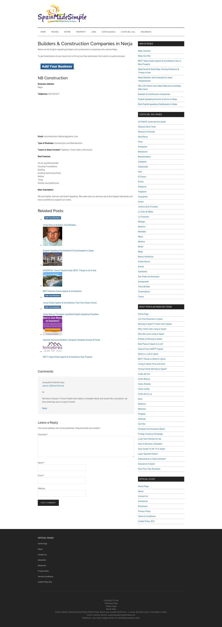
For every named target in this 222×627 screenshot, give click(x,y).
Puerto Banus (144, 261)
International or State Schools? (152, 459)
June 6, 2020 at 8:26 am (53, 386)
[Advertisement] (86, 117)
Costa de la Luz (145, 394)
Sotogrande (143, 281)
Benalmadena (144, 157)
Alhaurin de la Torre (147, 127)
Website (41, 488)
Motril (140, 246)
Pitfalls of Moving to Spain (150, 339)
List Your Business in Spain (150, 319)
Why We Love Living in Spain (151, 334)
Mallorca (142, 404)
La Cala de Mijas (145, 211)
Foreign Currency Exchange (150, 434)
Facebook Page (111, 603)
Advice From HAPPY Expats (150, 349)
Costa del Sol (144, 374)
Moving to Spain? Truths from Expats (155, 324)
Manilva (141, 226)
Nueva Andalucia (145, 256)
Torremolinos (144, 291)
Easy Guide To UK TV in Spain (151, 449)
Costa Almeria (144, 384)
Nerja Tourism (144, 51)
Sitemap (142, 419)
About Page (111, 609)
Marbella (142, 231)
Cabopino (142, 161)
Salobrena (142, 271)
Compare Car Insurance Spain (151, 429)
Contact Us (143, 496)
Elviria (141, 181)
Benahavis (142, 152)
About (140, 491)
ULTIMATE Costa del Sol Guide (152, 122)
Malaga (141, 221)
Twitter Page (111, 606)
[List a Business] (57, 70)
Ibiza (140, 399)
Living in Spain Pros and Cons (151, 364)
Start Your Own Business (149, 469)
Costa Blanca (144, 379)
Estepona (142, 186)
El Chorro (142, 176)
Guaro (141, 201)
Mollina (141, 241)
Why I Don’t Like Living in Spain (152, 329)
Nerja (140, 251)
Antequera (142, 147)
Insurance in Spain (146, 464)
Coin (140, 171)
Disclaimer (143, 501)
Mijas (140, 236)
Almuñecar (143, 137)
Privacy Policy (144, 511)
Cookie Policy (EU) (146, 521)
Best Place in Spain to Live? (150, 344)
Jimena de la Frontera (148, 206)
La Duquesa (143, 216)
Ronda (141, 266)
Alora (140, 142)
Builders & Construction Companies (154, 94)
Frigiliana (142, 191)
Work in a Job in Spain (148, 354)
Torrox (141, 296)
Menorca (142, 409)
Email (41, 475)
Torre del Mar (144, 286)
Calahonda (143, 166)
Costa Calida (144, 389)
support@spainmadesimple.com (121, 615)
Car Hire (141, 424)
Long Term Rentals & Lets (149, 439)
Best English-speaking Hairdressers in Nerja (157, 104)
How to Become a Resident (150, 444)
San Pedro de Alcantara (148, 276)
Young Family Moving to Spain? (152, 369)
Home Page (143, 314)
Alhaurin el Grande (146, 132)
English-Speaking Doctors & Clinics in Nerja (157, 99)
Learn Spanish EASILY (148, 454)
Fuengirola (143, 196)
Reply (44, 408)
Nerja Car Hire (144, 56)
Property (142, 414)
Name (41, 463)
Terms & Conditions (147, 516)
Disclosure (142, 506)
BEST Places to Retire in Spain (151, 359)
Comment (43, 434)
